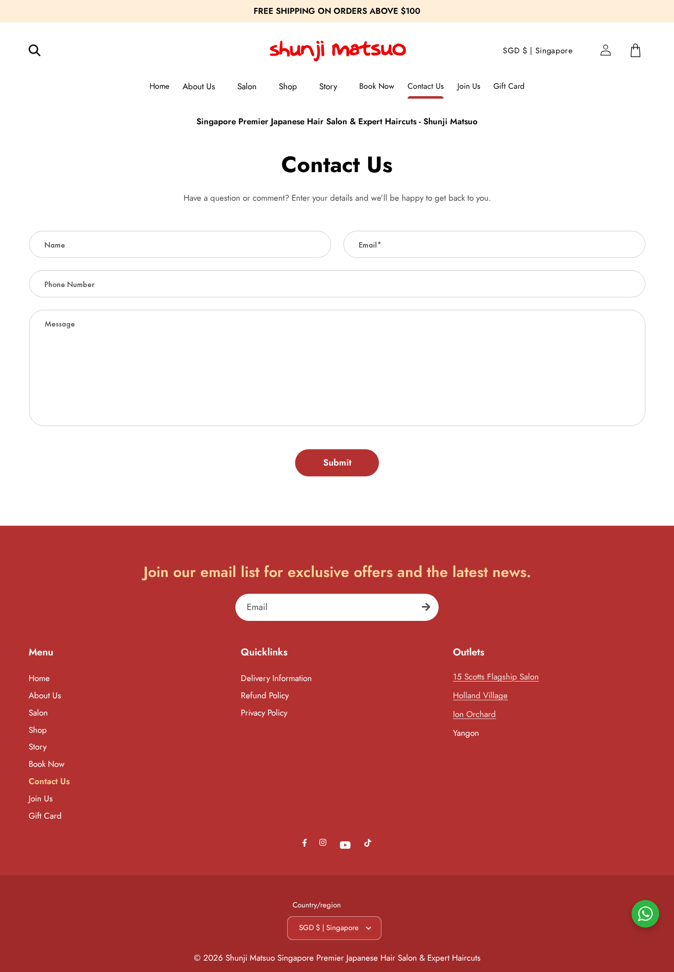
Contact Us (49, 781)
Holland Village (480, 695)
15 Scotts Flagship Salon (496, 677)
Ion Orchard (474, 714)
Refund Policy (265, 695)
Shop (38, 730)
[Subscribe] (426, 607)
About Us (45, 695)
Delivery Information (276, 678)
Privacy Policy (264, 713)
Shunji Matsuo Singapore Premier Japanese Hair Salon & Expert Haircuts (353, 958)
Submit (337, 462)
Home (39, 678)
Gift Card (45, 816)
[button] (41, 50)
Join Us (41, 798)
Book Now (47, 764)
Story (37, 747)
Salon (38, 713)
